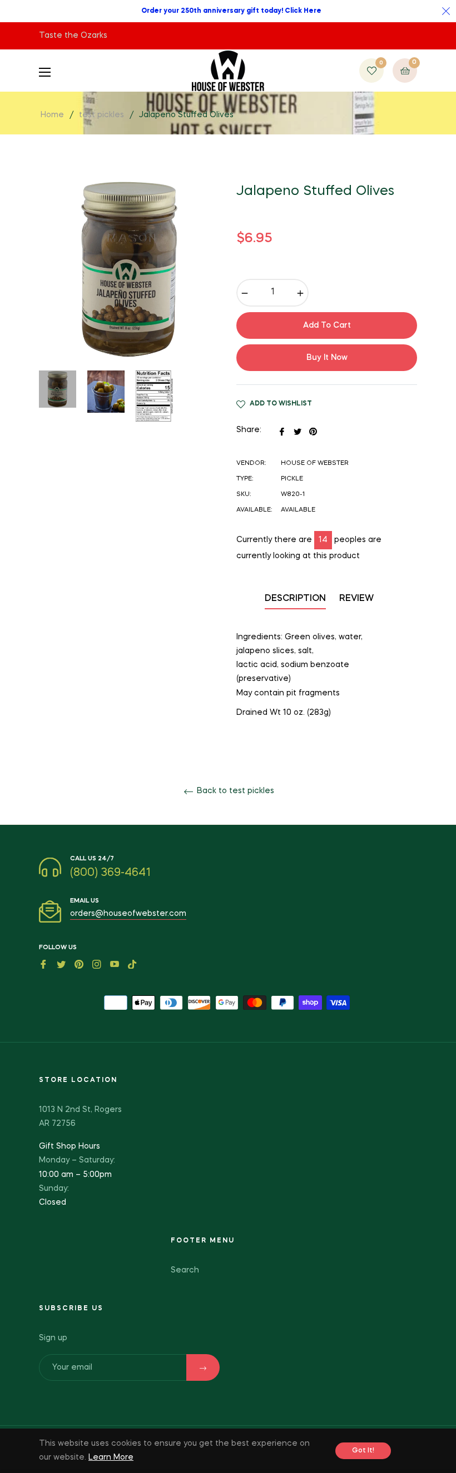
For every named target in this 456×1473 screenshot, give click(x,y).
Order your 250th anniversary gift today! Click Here (231, 11)
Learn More (110, 1457)
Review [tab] (357, 598)
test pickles (101, 115)
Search (185, 1270)
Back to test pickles (234, 791)
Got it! (363, 1450)
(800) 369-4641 (110, 873)
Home (52, 115)
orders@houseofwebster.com (128, 914)
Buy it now (327, 358)
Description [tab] (295, 598)
